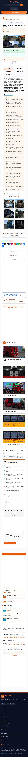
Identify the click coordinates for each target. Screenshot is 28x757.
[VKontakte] (5, 704)
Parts (22, 233)
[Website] (15, 63)
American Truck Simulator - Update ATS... (11, 613)
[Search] (21, 5)
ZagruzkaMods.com (5, 712)
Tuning (17, 233)
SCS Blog (5, 729)
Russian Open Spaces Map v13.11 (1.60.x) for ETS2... (14, 652)
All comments (14, 655)
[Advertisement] (14, 277)
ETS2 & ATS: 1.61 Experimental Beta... (10, 609)
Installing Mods (6, 738)
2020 (12, 235)
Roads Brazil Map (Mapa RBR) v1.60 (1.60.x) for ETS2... (14, 644)
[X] (13, 704)
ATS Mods (3, 711)
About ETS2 (5, 736)
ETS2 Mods (6, 19)
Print (15, 259)
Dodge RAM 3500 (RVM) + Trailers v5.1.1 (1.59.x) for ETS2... (14, 637)
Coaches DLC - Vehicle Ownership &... (10, 590)
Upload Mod (15, 554)
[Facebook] (12, 63)
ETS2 (17, 235)
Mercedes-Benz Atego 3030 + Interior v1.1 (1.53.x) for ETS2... (14, 631)
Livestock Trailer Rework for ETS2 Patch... (11, 600)
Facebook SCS (6, 723)
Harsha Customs (9, 233)
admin (5, 29)
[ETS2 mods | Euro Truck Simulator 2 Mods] (3, 18)
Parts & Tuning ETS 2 (14, 19)
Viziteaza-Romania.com (6, 716)
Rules (4, 742)
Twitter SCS (5, 725)
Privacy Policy (6, 744)
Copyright (5, 740)
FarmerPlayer (4, 714)
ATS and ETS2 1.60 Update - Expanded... (10, 618)
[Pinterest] (11, 704)
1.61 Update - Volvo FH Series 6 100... (10, 595)
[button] (5, 510)
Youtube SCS (6, 727)
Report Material (14, 255)
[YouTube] (8, 704)
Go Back (15, 251)
